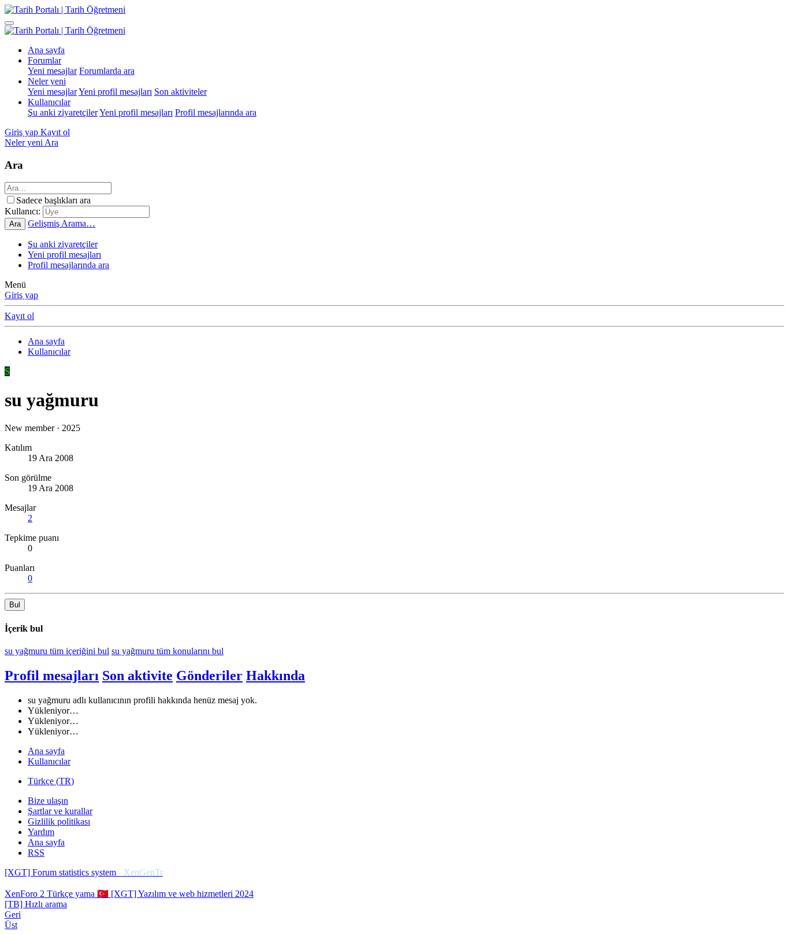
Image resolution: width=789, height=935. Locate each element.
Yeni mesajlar (52, 71)
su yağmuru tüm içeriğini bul (57, 651)
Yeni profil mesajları (115, 92)
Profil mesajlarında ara (215, 112)
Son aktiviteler (180, 92)
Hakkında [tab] (275, 675)
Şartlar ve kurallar (60, 811)
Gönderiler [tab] (209, 675)
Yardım (41, 832)
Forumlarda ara (107, 71)
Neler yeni (47, 81)
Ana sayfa (46, 50)
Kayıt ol (19, 316)
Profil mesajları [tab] (52, 675)
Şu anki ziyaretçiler (63, 112)
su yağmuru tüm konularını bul (167, 651)
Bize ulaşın (48, 801)
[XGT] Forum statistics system (84, 872)
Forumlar (44, 60)
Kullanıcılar (49, 102)
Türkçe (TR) (51, 781)
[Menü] (9, 23)
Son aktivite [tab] (137, 675)
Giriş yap (21, 295)
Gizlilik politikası (59, 821)
